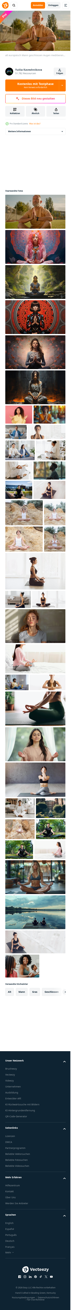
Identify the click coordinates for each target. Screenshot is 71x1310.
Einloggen (53, 5)
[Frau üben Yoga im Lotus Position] (35, 855)
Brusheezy (11, 1257)
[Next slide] (58, 1180)
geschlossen (52, 1180)
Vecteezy (10, 1263)
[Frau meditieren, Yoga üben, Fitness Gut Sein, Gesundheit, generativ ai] (35, 245)
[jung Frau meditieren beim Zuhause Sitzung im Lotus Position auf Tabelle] (20, 489)
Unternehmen (13, 1275)
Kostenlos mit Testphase (35, 85)
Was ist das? (34, 123)
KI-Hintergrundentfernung (20, 1298)
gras (34, 1180)
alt (9, 1180)
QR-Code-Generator (16, 1304)
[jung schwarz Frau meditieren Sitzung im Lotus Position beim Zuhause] (20, 954)
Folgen (59, 73)
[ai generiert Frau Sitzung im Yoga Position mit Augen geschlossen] (35, 755)
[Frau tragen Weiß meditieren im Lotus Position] (49, 488)
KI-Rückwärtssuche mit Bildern (22, 1292)
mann (21, 1180)
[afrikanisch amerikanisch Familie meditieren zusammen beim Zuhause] (22, 1154)
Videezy (9, 1269)
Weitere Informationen (19, 129)
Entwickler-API (13, 1286)
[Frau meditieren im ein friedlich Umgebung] (35, 890)
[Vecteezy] (5, 5)
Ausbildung (11, 1281)
